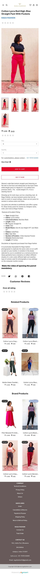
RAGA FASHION (8, 18)
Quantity (3, 150)
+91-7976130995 (32, 158)
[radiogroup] (7, 23)
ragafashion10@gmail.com (22, 560)
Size (2, 140)
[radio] (2, 23)
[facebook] (29, 276)
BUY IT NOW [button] (20, 177)
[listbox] (20, 144)
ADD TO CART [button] (20, 169)
